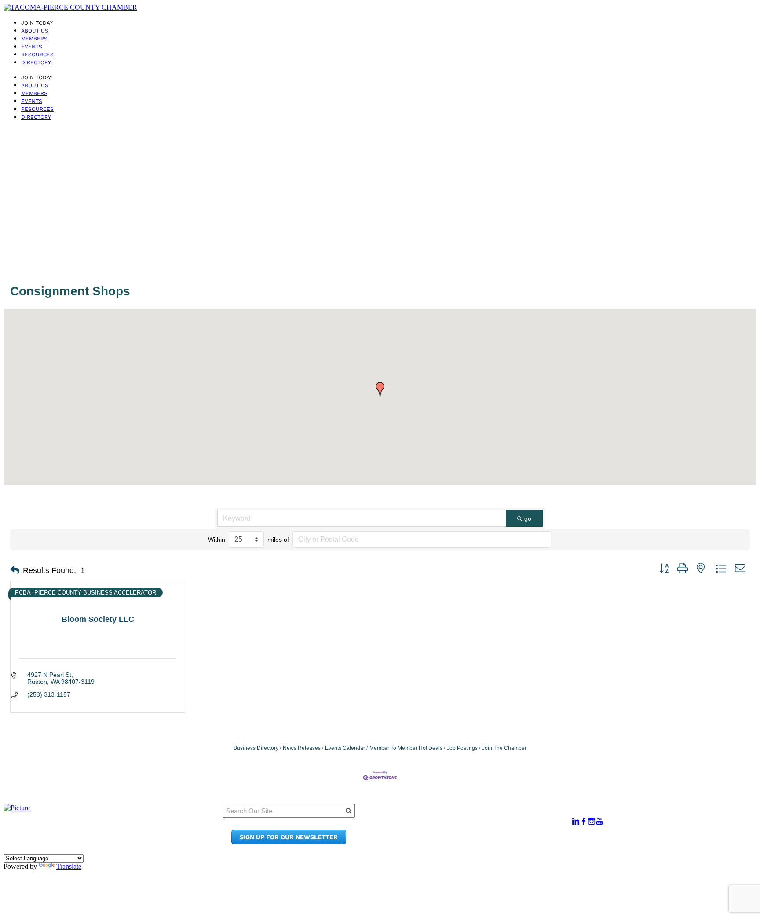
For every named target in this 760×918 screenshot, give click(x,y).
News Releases (302, 748)
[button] (380, 389)
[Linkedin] (575, 821)
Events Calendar (345, 748)
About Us (34, 31)
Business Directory (256, 748)
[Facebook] (583, 821)
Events (31, 47)
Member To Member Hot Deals (405, 748)
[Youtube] (599, 821)
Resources (37, 54)
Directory (36, 62)
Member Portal (472, 816)
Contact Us (466, 833)
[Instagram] (591, 821)
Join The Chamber (504, 748)
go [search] (527, 518)
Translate (68, 866)
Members (34, 39)
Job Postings (462, 748)
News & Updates (474, 825)
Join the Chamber (477, 841)
